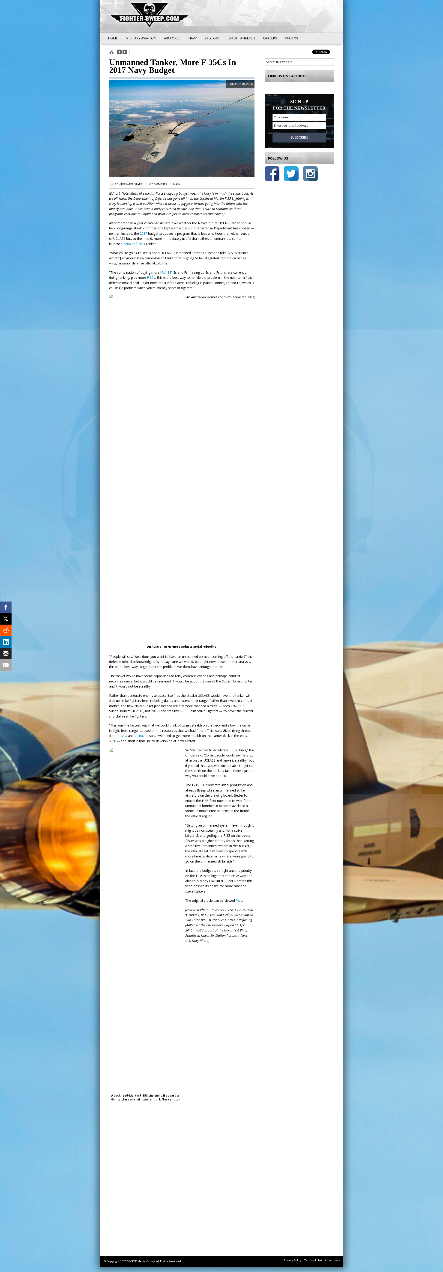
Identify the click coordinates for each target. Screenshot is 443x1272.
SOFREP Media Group (141, 1261)
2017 (143, 233)
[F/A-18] (166, 272)
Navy (176, 184)
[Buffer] (6, 653)
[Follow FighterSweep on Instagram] (310, 174)
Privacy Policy (292, 1260)
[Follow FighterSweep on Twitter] (291, 174)
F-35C (184, 711)
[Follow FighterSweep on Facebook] (272, 174)
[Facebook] (6, 607)
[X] (6, 619)
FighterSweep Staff (128, 184)
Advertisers (332, 1260)
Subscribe (299, 137)
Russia (122, 735)
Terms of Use (313, 1260)
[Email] (6, 665)
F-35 (150, 277)
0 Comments (158, 184)
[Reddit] (6, 630)
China (139, 735)
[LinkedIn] (6, 642)
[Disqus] (181, 1182)
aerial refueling (134, 244)
